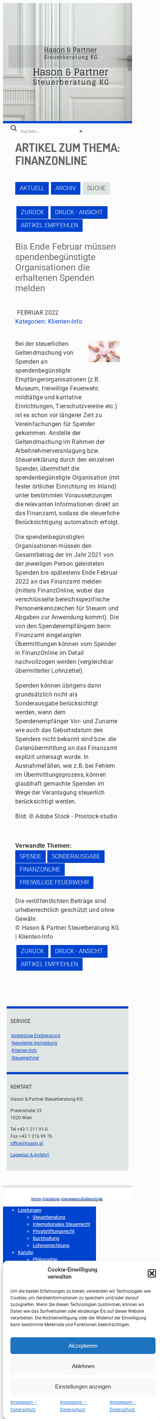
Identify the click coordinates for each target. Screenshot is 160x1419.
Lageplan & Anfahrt (29, 1154)
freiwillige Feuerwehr (54, 882)
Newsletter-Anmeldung (34, 1043)
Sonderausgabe (76, 856)
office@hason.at (26, 1143)
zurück (32, 212)
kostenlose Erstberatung (36, 1035)
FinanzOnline (40, 869)
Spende (30, 856)
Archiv (65, 188)
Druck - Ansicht (79, 212)
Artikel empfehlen (49, 225)
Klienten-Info (65, 321)
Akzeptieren (82, 1345)
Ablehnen (83, 1366)
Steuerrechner (25, 1058)
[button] (152, 1273)
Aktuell (32, 188)
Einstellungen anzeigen (83, 1386)
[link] (81, 131)
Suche (96, 188)
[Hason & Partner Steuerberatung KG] (70, 56)
